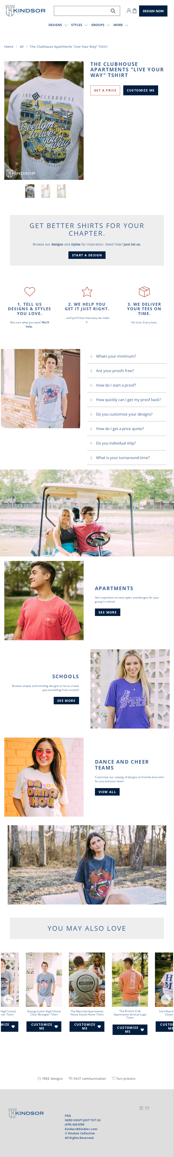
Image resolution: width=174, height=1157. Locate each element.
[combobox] (87, 11)
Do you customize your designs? (124, 414)
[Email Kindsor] (147, 1109)
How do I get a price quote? (120, 428)
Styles (76, 25)
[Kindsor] (25, 11)
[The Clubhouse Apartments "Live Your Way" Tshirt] (44, 120)
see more (108, 612)
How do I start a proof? (116, 385)
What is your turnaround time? (123, 457)
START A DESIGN (87, 255)
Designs (55, 25)
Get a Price (105, 90)
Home (8, 46)
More (118, 25)
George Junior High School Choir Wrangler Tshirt (44, 1012)
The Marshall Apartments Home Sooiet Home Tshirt (87, 1012)
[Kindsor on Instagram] (141, 1109)
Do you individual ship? (116, 443)
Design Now (153, 11)
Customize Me (141, 90)
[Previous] (8, 999)
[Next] (166, 999)
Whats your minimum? (116, 356)
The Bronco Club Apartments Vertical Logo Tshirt (130, 1014)
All (22, 46)
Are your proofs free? (115, 370)
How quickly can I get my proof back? (128, 399)
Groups (97, 25)
